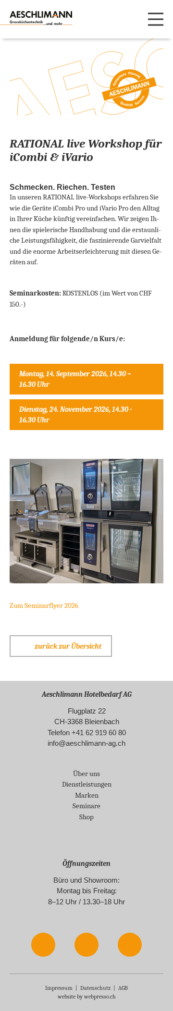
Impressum (59, 988)
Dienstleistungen (86, 784)
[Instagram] (87, 944)
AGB (123, 988)
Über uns (86, 773)
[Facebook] (43, 944)
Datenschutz (95, 988)
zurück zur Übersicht (68, 646)
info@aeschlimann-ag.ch (86, 743)
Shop (86, 817)
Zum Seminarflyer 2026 (44, 605)
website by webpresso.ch (87, 996)
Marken (87, 795)
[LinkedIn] (130, 944)
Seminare (86, 805)
